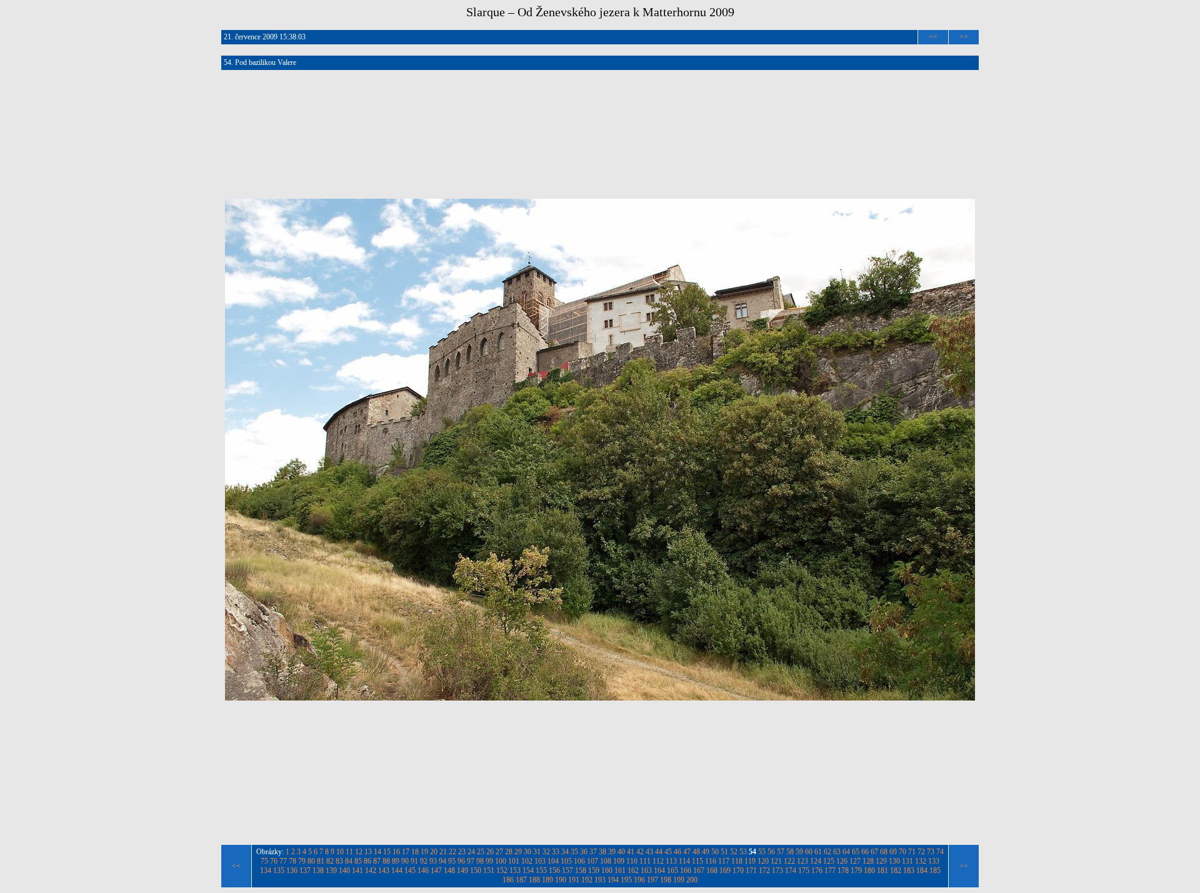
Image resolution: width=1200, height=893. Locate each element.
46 (677, 851)
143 (383, 870)
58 (790, 851)
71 (912, 851)
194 (613, 880)
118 (736, 861)
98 (480, 861)
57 (780, 851)
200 (692, 880)
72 (921, 851)
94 (442, 861)
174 (790, 870)
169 (725, 870)
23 (462, 851)
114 (684, 861)
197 (652, 880)
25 (480, 851)
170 (738, 870)
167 (698, 870)
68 (884, 851)
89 (395, 861)
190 (560, 880)
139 (331, 870)
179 (856, 870)
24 (471, 851)
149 (462, 870)
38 (602, 851)
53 (743, 851)
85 (358, 861)
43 (649, 851)
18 (415, 851)
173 (777, 870)
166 (685, 870)
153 (515, 870)
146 (423, 870)
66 (865, 851)
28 (508, 851)
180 (869, 870)
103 (540, 861)
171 (751, 870)
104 (553, 861)
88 (386, 861)
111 (645, 861)
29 (518, 851)
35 (574, 851)
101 (513, 861)
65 (855, 851)
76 (274, 861)
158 (580, 870)
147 (436, 870)
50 (715, 851)
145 (410, 870)
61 (818, 851)
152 (502, 870)
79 (302, 861)
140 (344, 870)
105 (566, 861)
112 (658, 861)
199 (678, 880)
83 (339, 861)
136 (292, 870)
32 (546, 851)
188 (534, 880)
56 (771, 851)
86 (367, 861)
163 (646, 870)
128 (868, 861)
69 (893, 851)
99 (489, 861)
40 (621, 851)
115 (697, 861)
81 (320, 861)
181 (882, 870)
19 (424, 851)
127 (855, 861)
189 (547, 880)
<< (933, 36)
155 (541, 870)
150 (475, 870)
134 (265, 870)
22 (452, 851)
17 (405, 851)
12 (358, 851)
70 (902, 851)
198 (665, 880)
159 (593, 870)
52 (734, 851)
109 (618, 861)
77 (283, 861)
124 (815, 861)
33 (555, 851)
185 (935, 870)
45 (668, 851)
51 (724, 851)
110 (632, 861)
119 (750, 861)
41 (630, 851)
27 (499, 851)
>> (963, 36)
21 (443, 851)
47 (687, 851)
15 (387, 851)
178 (843, 870)
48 (696, 851)
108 (605, 861)
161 (620, 870)
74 (940, 851)
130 (894, 861)
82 (330, 861)
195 (626, 880)
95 (452, 861)
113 (671, 861)
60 (808, 851)
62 (827, 851)
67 (874, 851)
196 (639, 880)
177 (830, 870)
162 (633, 870)
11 (349, 851)
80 (311, 861)
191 (573, 880)
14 (377, 851)
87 (377, 861)
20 (434, 851)
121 (776, 861)
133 (933, 861)
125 (828, 861)
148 (449, 870)
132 (920, 861)
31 (537, 851)
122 (789, 861)
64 (846, 851)
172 (764, 870)
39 (612, 851)
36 (584, 851)
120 (763, 861)
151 (488, 870)
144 (396, 870)
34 (565, 851)
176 (816, 870)
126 (842, 861)
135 (278, 870)
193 (600, 880)
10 (340, 851)
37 (593, 851)
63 (837, 851)
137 (305, 870)
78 (292, 861)
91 (414, 861)
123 (802, 861)
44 (658, 851)
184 (922, 870)
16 (396, 851)
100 (500, 861)
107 (592, 861)
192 (586, 880)
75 (264, 861)
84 (348, 861)
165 (672, 870)
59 (799, 851)
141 (357, 870)
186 (508, 880)
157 (567, 870)
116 (710, 861)
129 (881, 861)
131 (907, 861)
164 (659, 870)
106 (579, 861)
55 (762, 851)
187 (521, 880)
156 (554, 870)
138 (318, 870)
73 (930, 851)
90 (405, 861)
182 (895, 870)
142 (370, 870)
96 (461, 861)
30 (527, 851)
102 (526, 861)
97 (470, 861)
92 (424, 861)
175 (803, 870)
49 (705, 851)
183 (908, 870)
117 (723, 861)
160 (606, 870)
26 (490, 851)
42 (640, 851)
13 (368, 851)
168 (712, 870)
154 (528, 870)
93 (433, 861)
